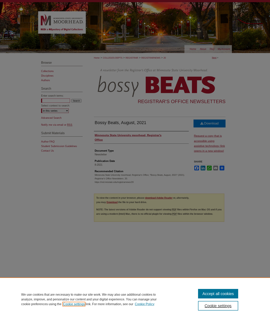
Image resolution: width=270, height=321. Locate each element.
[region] (135, 299)
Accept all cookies (218, 294)
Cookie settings (74, 304)
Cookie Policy (144, 304)
